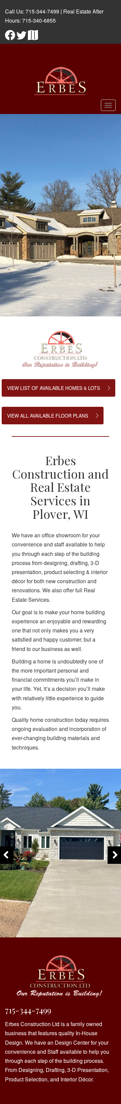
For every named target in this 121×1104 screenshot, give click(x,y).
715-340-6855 (39, 20)
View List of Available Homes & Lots (53, 388)
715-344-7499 (42, 11)
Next (115, 863)
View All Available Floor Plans (47, 415)
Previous (6, 863)
